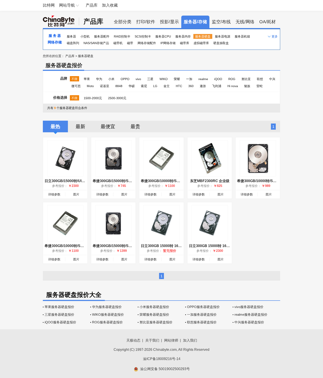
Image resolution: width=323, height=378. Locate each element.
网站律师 (171, 340)
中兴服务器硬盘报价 (249, 322)
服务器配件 (101, 36)
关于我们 (152, 340)
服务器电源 (222, 36)
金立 (166, 86)
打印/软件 (145, 21)
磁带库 (184, 43)
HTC (179, 86)
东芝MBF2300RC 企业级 (209, 181)
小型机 (85, 36)
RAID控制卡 (122, 36)
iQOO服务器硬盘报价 (60, 322)
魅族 (247, 86)
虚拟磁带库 (201, 43)
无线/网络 (245, 21)
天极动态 (133, 340)
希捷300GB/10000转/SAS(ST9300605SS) (270, 181)
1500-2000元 (93, 98)
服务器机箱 (242, 36)
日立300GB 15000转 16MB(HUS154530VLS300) (179, 246)
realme (203, 79)
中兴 (272, 79)
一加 (189, 79)
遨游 (203, 86)
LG (155, 86)
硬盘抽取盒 (221, 43)
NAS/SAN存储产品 (96, 43)
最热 (55, 126)
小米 (111, 79)
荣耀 (177, 79)
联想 (260, 79)
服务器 (71, 36)
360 (191, 86)
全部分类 (122, 21)
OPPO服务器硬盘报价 (203, 307)
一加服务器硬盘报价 (202, 314)
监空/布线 (221, 21)
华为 (99, 79)
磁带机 (118, 43)
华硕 (132, 86)
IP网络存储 (168, 43)
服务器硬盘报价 (63, 65)
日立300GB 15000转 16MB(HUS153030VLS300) (228, 246)
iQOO (218, 79)
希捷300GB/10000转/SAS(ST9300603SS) (174, 181)
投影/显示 (169, 21)
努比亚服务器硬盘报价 (156, 322)
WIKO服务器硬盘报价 (108, 314)
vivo (138, 79)
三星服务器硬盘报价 (59, 314)
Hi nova (232, 86)
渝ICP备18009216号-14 (161, 359)
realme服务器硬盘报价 (250, 314)
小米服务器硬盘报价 (154, 307)
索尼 (144, 86)
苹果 (87, 79)
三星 (150, 79)
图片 (76, 194)
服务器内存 (183, 36)
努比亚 (246, 79)
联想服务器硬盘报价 (202, 322)
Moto (90, 86)
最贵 (135, 126)
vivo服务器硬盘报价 (248, 307)
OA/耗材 (267, 21)
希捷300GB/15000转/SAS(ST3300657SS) (126, 181)
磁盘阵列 (73, 43)
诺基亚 (104, 86)
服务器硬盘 (202, 36)
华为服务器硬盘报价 (107, 307)
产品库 (92, 5)
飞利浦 (216, 86)
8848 (118, 86)
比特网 (49, 5)
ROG (231, 79)
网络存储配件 (147, 43)
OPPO (125, 79)
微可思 (76, 86)
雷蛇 (259, 86)
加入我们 (190, 340)
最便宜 (108, 126)
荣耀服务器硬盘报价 (154, 314)
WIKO (164, 79)
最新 (80, 126)
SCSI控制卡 (143, 36)
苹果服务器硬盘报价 (59, 307)
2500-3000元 (117, 98)
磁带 (130, 43)
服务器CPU (163, 36)
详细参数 (54, 194)
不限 (74, 79)
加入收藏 (110, 5)
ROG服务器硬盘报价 (107, 322)
